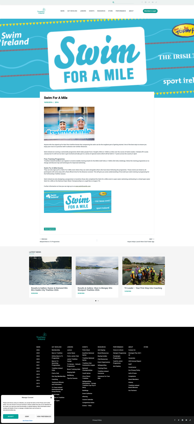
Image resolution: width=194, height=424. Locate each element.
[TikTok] (156, 2)
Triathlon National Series (88, 359)
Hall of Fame (132, 373)
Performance (118, 347)
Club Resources (103, 359)
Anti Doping (101, 350)
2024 (38, 356)
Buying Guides (102, 356)
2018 (38, 374)
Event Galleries (87, 393)
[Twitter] (149, 2)
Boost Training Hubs (73, 369)
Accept (11, 416)
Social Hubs (55, 394)
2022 (38, 362)
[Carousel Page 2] (98, 301)
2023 (38, 359)
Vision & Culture (118, 350)
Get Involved (56, 347)
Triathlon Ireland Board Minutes (133, 386)
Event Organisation (50, 229)
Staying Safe (71, 372)
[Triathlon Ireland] (41, 11)
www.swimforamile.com (83, 186)
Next (163, 278)
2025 (38, 353)
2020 (38, 368)
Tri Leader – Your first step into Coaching (143, 288)
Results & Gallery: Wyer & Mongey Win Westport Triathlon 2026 (95, 289)
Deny (27, 416)
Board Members (133, 379)
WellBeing (70, 375)
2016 (57, 102)
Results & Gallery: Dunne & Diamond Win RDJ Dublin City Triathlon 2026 (49, 289)
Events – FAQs (87, 405)
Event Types (56, 400)
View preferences (44, 416)
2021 (38, 365)
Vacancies (131, 358)
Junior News (71, 353)
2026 (38, 350)
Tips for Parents (72, 378)
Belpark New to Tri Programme (50, 240)
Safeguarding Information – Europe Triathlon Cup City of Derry (89, 384)
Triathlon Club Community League (88, 364)
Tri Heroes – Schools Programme (73, 365)
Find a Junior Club (73, 356)
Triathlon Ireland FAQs (57, 369)
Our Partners (132, 390)
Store (110, 11)
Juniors (70, 347)
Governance (132, 367)
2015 (38, 383)
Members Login (150, 11)
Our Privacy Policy (28, 420)
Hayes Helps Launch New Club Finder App (140, 240)
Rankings (85, 390)
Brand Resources (103, 353)
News (38, 347)
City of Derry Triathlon (86, 377)
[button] (51, 398)
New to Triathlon (57, 353)
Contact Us (131, 350)
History (130, 382)
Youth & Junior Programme (118, 362)
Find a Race (86, 350)
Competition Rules (88, 402)
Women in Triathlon (58, 397)
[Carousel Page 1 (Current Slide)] (96, 301)
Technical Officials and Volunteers (58, 383)
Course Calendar (87, 399)
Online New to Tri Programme (57, 357)
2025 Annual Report (134, 361)
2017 (38, 377)
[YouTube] (152, 2)
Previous (30, 278)
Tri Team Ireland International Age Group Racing (57, 389)
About (130, 347)
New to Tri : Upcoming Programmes (56, 363)
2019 (38, 371)
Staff (130, 364)
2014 (38, 386)
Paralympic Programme (117, 357)
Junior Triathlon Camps (72, 360)
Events (85, 347)
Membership (56, 350)
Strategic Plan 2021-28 (135, 354)
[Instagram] (145, 2)
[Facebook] (142, 2)
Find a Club (55, 373)
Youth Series (86, 373)
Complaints (132, 376)
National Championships (87, 369)
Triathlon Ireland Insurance (103, 372)
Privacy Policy (97, 420)
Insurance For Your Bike (104, 377)
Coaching (55, 379)
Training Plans (102, 368)
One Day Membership (58, 376)
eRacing (85, 396)
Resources (102, 347)
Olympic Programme (119, 353)
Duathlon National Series (88, 354)
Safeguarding (102, 365)
